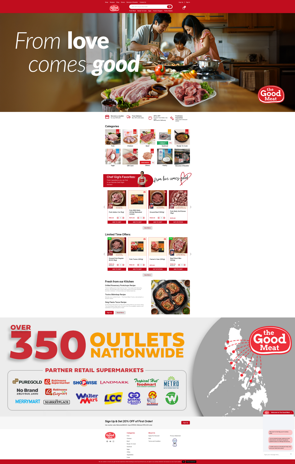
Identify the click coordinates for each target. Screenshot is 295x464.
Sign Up (181, 2)
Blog (117, 2)
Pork (128, 436)
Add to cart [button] (116, 222)
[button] (104, 207)
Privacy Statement (175, 436)
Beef (128, 441)
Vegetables (130, 454)
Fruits (128, 457)
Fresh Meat (132, 11)
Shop (106, 2)
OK (183, 461)
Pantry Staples (168, 11)
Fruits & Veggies (157, 11)
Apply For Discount (153, 436)
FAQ (149, 438)
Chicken (129, 438)
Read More (120, 312)
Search (169, 6)
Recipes (112, 2)
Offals (128, 452)
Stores (123, 2)
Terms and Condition (154, 441)
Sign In (188, 2)
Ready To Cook (142, 11)
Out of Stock (178, 222)
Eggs (149, 11)
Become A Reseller (132, 2)
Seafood (129, 446)
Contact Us (143, 2)
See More (147, 228)
